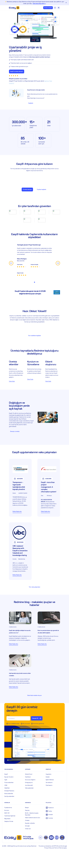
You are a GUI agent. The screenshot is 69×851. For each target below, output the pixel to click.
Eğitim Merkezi (50, 779)
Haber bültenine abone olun (32, 817)
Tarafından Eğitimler (9, 816)
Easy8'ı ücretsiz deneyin (16, 71)
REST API (6, 813)
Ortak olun (28, 828)
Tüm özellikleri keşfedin (34, 335)
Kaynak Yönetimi (8, 777)
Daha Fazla (30, 379)
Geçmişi (27, 810)
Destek (48, 777)
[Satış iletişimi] (55, 7)
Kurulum (6, 810)
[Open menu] (58, 7)
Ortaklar (27, 820)
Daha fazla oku (17, 511)
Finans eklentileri (8, 782)
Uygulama (48, 774)
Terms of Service (58, 848)
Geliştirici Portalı (8, 821)
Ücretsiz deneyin (27, 189)
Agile (5, 779)
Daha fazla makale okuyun (34, 695)
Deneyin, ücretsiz (14, 431)
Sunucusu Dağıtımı (30, 779)
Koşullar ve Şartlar (30, 823)
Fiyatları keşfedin (41, 189)
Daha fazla (12, 381)
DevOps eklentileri (9, 796)
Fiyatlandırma (8, 807)
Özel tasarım (49, 785)
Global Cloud (28, 774)
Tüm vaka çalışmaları (34, 587)
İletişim (27, 807)
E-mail (8, 715)
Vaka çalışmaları (29, 788)
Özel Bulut (28, 777)
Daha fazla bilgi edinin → (39, 3)
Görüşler (27, 826)
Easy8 (6, 774)
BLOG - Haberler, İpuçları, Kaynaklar (32, 814)
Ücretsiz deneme (48, 7)
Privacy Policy (48, 848)
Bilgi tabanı (7, 818)
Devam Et (35, 718)
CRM (5, 785)
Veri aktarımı (49, 782)
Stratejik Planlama (9, 790)
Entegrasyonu (29, 782)
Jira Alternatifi (29, 785)
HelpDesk (7, 788)
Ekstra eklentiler (8, 793)
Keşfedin (30, 103)
